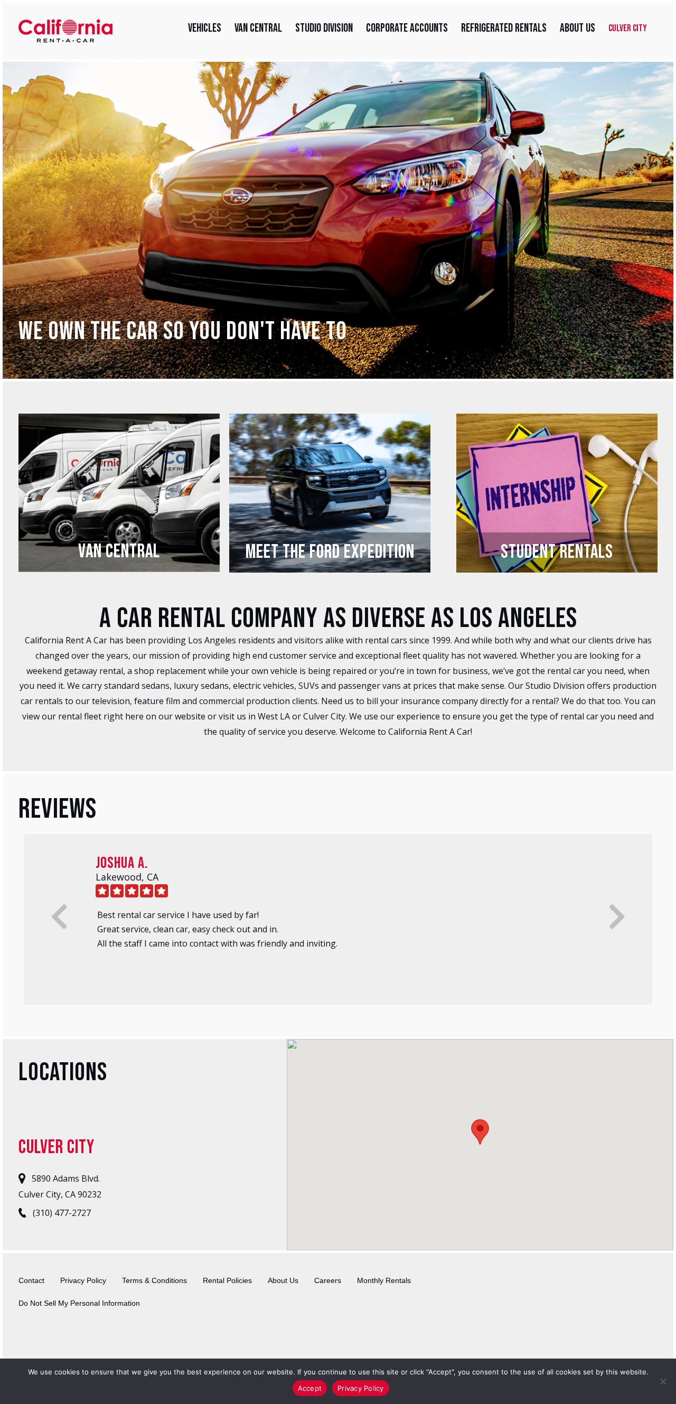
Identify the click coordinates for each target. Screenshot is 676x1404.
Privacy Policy (83, 1280)
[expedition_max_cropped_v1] (329, 421)
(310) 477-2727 (61, 1213)
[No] (663, 1381)
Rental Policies (227, 1280)
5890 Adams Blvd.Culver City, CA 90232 (59, 1186)
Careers (327, 1280)
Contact (31, 1280)
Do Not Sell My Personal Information (79, 1303)
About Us (283, 1280)
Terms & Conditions (154, 1280)
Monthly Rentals (384, 1280)
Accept (310, 1388)
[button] (480, 1132)
